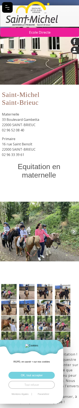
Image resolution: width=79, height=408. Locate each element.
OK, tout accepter (32, 375)
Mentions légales (20, 394)
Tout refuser (31, 384)
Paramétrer (43, 394)
